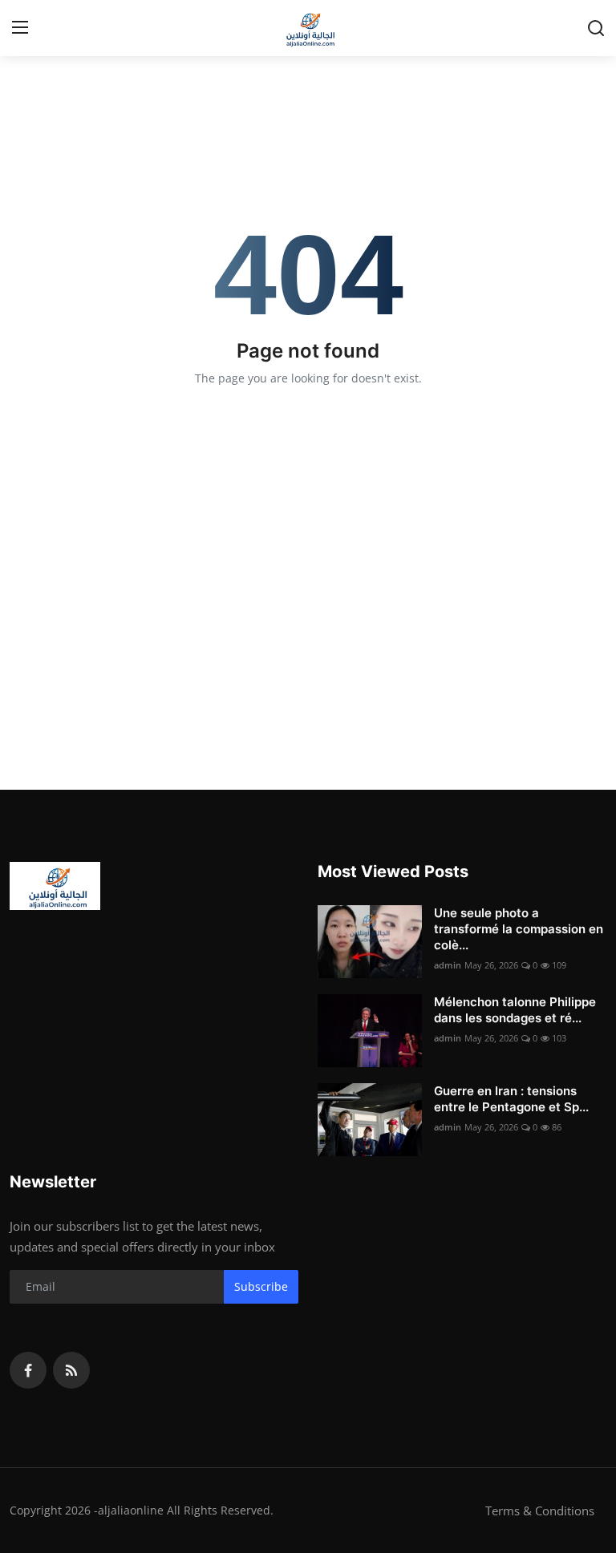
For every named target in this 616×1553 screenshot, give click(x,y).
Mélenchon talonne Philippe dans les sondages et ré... (515, 1009)
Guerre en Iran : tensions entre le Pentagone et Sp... (511, 1098)
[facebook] (28, 1370)
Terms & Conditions (539, 1510)
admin (447, 965)
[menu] (20, 28)
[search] (596, 28)
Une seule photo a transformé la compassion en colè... (518, 928)
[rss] (71, 1370)
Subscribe (261, 1286)
